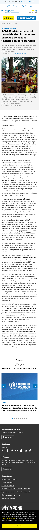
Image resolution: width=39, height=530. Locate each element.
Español (24, 6)
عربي (31, 6)
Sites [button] (36, 12)
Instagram (12, 450)
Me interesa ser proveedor (11, 495)
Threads (30, 450)
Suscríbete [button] (7, 469)
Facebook (7, 450)
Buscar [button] (29, 12)
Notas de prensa (12, 23)
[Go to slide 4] (19, 419)
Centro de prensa (8, 486)
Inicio (3, 23)
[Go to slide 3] (17, 419)
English (8, 6)
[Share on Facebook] (22, 364)
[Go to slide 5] (21, 419)
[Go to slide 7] (25, 419)
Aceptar (19, 526)
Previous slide (4, 386)
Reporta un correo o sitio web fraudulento (16, 492)
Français (16, 6)
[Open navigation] (2, 11)
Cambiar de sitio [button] (26, 2)
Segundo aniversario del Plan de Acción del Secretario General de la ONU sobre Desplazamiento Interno (19, 408)
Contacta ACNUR (8, 482)
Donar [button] (33, 12)
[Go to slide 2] (15, 419)
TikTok (21, 450)
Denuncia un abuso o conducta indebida (16, 489)
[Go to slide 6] (23, 419)
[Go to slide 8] (27, 419)
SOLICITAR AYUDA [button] (27, 18)
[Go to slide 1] (13, 419)
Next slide (35, 386)
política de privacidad (8, 518)
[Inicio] (11, 11)
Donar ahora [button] (7, 437)
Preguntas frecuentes (9, 479)
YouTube (16, 450)
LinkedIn (25, 450)
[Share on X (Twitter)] (16, 364)
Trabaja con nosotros (9, 498)
